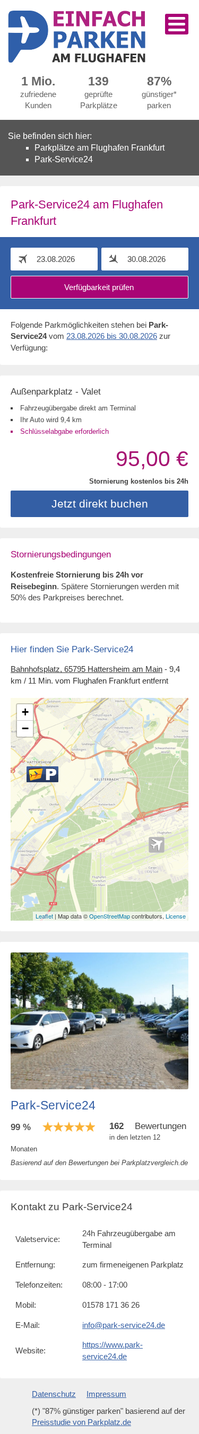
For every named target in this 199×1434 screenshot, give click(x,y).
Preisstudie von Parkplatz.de (81, 1422)
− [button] (25, 728)
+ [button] (25, 712)
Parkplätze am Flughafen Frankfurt (99, 147)
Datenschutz (54, 1394)
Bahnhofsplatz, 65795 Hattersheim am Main (86, 669)
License (176, 916)
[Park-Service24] (42, 774)
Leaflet (44, 916)
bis (111, 336)
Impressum (106, 1394)
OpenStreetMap (109, 916)
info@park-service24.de (123, 1325)
